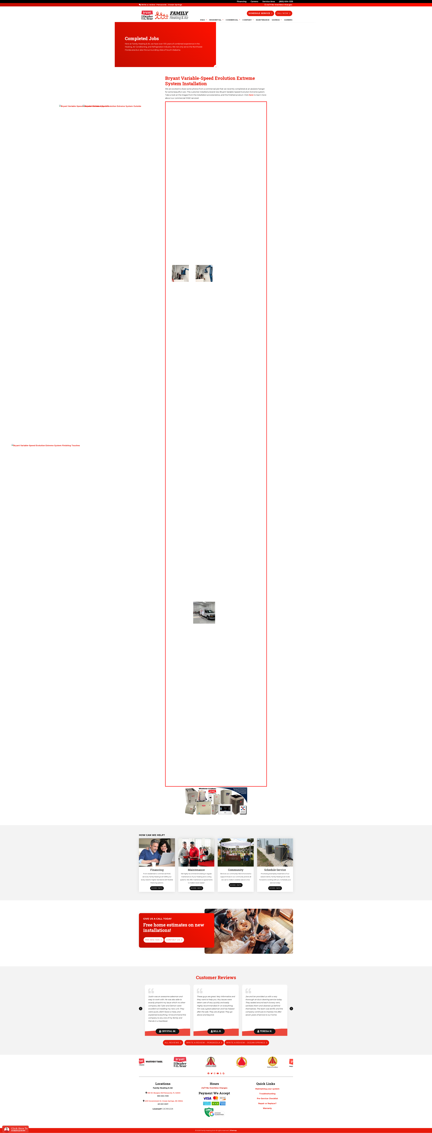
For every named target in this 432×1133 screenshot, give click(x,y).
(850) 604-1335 (286, 1)
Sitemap (233, 1130)
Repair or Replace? (267, 1103)
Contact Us (173, 940)
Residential (215, 20)
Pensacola (161, 5)
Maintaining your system (267, 1089)
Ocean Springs (175, 5)
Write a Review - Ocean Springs (245, 1043)
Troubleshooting (267, 1094)
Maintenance (262, 20)
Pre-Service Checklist (267, 1098)
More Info (157, 888)
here (251, 95)
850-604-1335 (152, 940)
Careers (254, 1)
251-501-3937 (163, 1104)
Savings (276, 20)
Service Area (268, 1)
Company (247, 20)
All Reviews (172, 1043)
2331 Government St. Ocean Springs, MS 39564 (164, 1101)
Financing (241, 1)
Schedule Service (259, 13)
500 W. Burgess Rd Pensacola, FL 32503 (163, 1093)
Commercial (232, 20)
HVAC (203, 20)
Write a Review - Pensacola (203, 1043)
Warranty (267, 1108)
